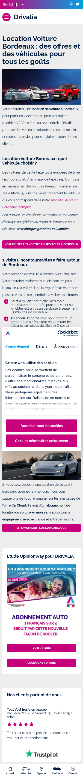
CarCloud (57, 773)
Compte (72, 773)
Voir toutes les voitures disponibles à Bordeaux (42, 244)
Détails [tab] (41, 346)
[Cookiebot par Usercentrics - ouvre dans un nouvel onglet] (58, 333)
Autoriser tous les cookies (42, 425)
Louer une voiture (41, 662)
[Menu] (6, 17)
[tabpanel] (41, 724)
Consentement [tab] (17, 346)
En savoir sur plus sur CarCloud (42, 527)
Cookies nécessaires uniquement (41, 441)
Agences (41, 773)
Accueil (10, 773)
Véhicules (26, 773)
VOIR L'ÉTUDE (42, 648)
